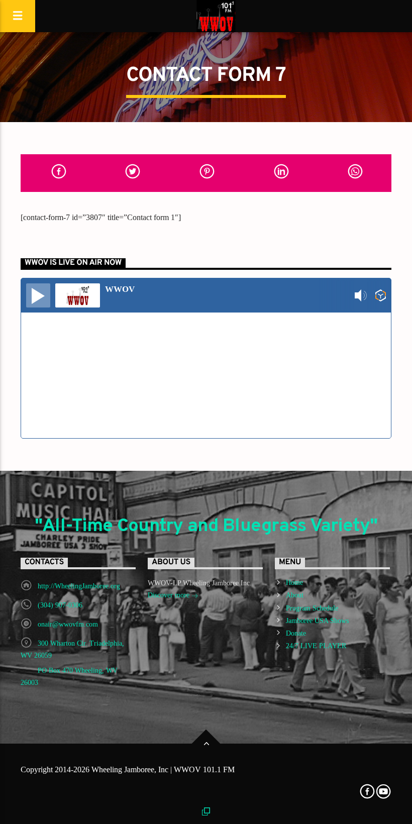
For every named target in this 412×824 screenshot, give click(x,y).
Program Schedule (312, 608)
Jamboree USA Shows (317, 621)
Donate (296, 633)
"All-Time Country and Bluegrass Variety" (206, 526)
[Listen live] (38, 295)
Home (294, 582)
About (294, 595)
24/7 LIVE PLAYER (316, 646)
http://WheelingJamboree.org (79, 586)
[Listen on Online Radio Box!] (380, 295)
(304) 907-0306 (60, 605)
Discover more (169, 595)
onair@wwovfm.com (68, 624)
